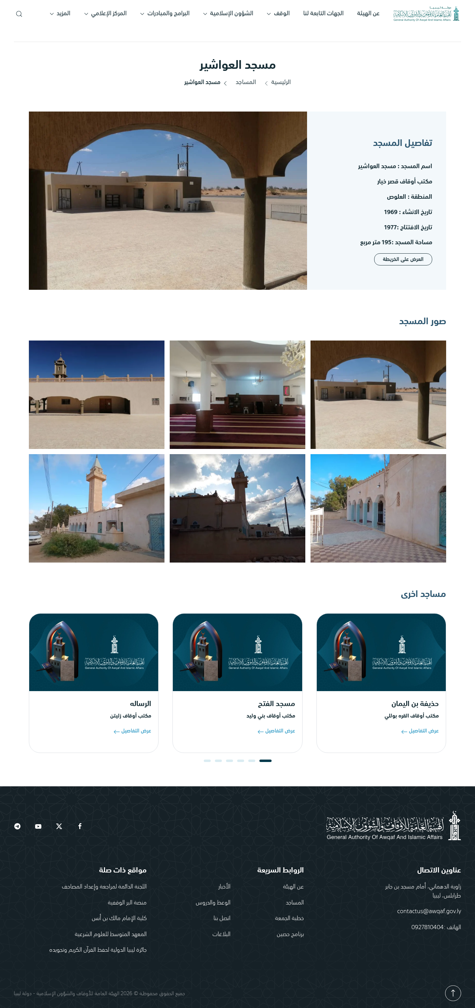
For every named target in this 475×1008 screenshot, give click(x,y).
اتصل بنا (222, 918)
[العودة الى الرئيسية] (426, 14)
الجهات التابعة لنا (323, 14)
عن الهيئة (368, 14)
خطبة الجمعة (289, 918)
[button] (19, 14)
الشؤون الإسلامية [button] (231, 14)
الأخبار (224, 886)
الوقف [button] (282, 14)
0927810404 (427, 927)
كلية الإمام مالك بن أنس (119, 918)
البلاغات (221, 934)
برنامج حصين (290, 934)
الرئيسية (281, 82)
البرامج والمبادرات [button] (168, 14)
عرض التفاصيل (424, 730)
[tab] (265, 761)
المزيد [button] (63, 14)
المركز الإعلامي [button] (109, 14)
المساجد (246, 82)
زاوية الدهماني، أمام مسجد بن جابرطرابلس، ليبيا (423, 890)
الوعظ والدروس (213, 902)
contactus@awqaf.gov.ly (429, 911)
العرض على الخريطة (403, 259)
